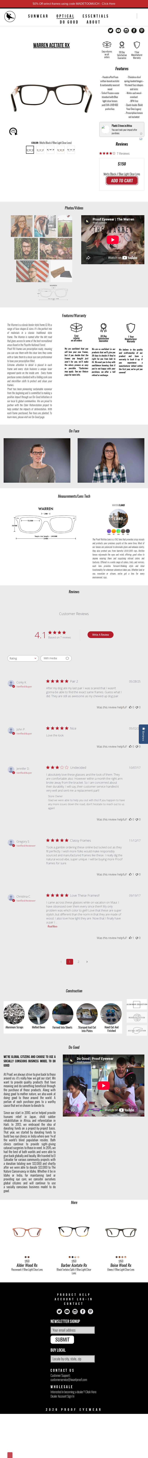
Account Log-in (74, 1299)
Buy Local (58, 1350)
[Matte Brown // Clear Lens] (61, 150)
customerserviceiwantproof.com (69, 1379)
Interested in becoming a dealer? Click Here (73, 1392)
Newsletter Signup (65, 1321)
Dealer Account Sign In (62, 1396)
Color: (51, 142)
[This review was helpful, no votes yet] (130, 707)
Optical (65, 16)
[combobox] (23, 658)
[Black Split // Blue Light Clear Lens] (51, 150)
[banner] (10, 17)
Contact (74, 1304)
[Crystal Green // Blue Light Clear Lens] (71, 150)
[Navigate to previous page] (61, 962)
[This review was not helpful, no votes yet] (137, 707)
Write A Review (100, 634)
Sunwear (38, 16)
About (94, 22)
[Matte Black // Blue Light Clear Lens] (30, 150)
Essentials (96, 16)
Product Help (74, 1295)
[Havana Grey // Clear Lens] (40, 150)
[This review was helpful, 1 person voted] (130, 874)
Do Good (69, 22)
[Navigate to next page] (87, 962)
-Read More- (52, 926)
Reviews (122, 144)
